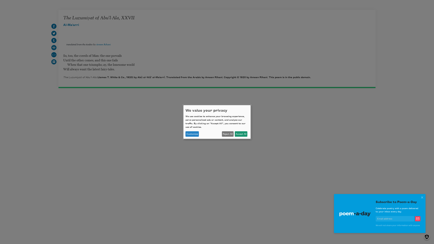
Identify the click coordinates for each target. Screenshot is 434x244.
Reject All (228, 134)
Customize (192, 134)
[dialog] (217, 122)
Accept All (241, 134)
